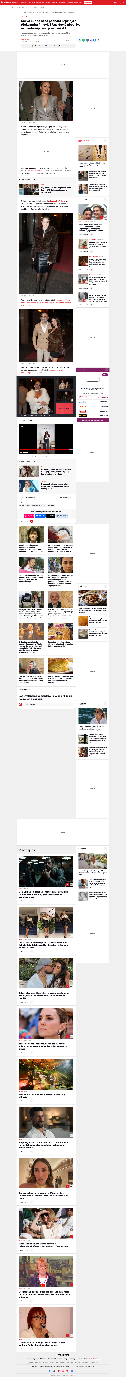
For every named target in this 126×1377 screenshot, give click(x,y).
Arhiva (92, 1366)
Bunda (21, 505)
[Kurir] (30, 1362)
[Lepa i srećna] (6, 2)
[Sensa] (77, 1362)
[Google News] (72, 1371)
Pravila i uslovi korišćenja (52, 1366)
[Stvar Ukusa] (94, 1362)
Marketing (34, 1366)
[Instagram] (63, 1371)
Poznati (38, 13)
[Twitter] (54, 1371)
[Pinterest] (58, 1371)
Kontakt (63, 1366)
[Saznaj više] (105, 140)
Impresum (41, 1366)
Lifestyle (31, 13)
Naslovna (24, 13)
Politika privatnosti (84, 1366)
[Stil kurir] (57, 1362)
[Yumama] (85, 1362)
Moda (28, 505)
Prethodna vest (30, 497)
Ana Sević (51, 505)
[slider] (25, 452)
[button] (71, 40)
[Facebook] (50, 1371)
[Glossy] (62, 1362)
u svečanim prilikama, (36, 171)
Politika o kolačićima (72, 1366)
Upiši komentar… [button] (30, 705)
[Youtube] (67, 1371)
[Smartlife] (70, 1362)
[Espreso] (45, 1362)
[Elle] (52, 1362)
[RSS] (76, 1371)
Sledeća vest (63, 497)
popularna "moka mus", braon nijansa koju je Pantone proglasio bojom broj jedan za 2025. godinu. (46, 302)
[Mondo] (38, 1362)
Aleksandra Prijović (57, 201)
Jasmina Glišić (25, 39)
